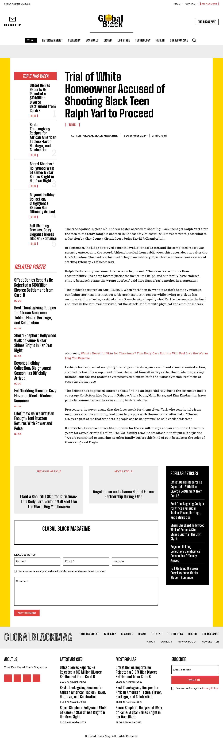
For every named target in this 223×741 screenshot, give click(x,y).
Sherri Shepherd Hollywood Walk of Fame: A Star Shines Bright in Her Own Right (42, 172)
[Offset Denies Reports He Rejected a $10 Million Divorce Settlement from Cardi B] (20, 89)
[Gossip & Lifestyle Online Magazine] (111, 22)
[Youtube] (36, 678)
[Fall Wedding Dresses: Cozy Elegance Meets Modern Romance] (20, 229)
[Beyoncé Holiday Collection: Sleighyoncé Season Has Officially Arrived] (20, 198)
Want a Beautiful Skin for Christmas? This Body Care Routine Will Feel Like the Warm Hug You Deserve (49, 501)
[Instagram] (17, 678)
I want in (193, 680)
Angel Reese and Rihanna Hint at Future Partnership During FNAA (123, 494)
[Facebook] (172, 135)
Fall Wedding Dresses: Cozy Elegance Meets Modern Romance (43, 232)
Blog (33, 115)
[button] (194, 40)
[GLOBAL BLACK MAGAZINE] (68, 136)
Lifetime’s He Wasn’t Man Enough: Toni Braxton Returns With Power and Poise (34, 421)
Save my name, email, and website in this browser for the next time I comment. (62, 571)
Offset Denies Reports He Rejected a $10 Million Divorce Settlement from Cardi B (43, 98)
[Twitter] (180, 135)
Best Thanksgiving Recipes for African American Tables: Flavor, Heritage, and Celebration (43, 137)
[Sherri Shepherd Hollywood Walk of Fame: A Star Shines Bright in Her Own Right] (20, 167)
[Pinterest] (188, 135)
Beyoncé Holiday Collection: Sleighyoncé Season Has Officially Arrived (42, 203)
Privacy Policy (210, 688)
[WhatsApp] (196, 135)
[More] (205, 135)
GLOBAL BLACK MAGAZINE (100, 135)
